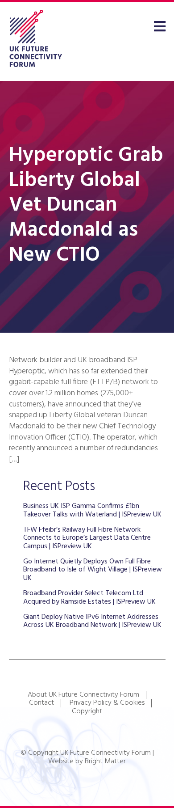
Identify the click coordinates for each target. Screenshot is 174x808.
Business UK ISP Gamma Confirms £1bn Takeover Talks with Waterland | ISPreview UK (92, 510)
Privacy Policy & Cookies (107, 703)
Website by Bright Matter (87, 761)
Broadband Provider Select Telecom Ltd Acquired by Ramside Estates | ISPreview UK (89, 597)
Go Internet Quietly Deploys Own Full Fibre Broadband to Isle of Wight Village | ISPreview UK (92, 570)
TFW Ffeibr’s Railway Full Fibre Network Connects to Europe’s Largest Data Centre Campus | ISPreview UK (87, 538)
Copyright (87, 711)
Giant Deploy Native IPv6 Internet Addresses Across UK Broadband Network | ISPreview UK (92, 621)
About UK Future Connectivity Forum (83, 695)
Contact (41, 703)
